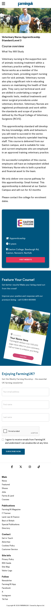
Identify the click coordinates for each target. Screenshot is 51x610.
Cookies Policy (8, 546)
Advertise (6, 542)
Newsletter (7, 581)
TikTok (5, 599)
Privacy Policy (8, 560)
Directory (6, 528)
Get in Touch (7, 538)
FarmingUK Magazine (11, 510)
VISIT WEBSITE (25, 260)
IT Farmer (6, 513)
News (4, 481)
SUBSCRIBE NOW (13, 452)
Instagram (6, 596)
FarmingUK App (9, 584)
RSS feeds (6, 563)
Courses (5, 500)
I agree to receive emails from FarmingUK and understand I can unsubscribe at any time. (26, 441)
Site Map (6, 567)
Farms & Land (8, 496)
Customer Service (10, 550)
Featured (6, 485)
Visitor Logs (7, 571)
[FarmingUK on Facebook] (12, 467)
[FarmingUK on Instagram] (30, 467)
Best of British (8, 521)
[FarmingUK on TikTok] (39, 467)
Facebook (6, 588)
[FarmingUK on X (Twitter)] (20, 467)
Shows (5, 488)
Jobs (4, 492)
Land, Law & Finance (10, 517)
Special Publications (10, 525)
